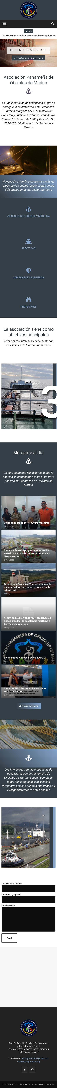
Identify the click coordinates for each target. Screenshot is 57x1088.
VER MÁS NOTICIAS (28, 706)
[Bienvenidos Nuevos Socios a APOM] (28, 647)
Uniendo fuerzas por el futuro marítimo (26, 522)
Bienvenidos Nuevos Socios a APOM (25, 657)
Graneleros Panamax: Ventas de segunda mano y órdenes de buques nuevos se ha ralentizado (27, 587)
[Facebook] (24, 1070)
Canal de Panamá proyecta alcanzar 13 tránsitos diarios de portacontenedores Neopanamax (27, 553)
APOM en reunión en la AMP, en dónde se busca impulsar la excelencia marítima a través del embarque (27, 620)
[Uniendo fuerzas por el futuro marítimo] (28, 512)
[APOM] (28, 10)
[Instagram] (32, 1070)
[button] (53, 24)
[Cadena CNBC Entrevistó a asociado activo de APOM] (28, 681)
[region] (28, 53)
